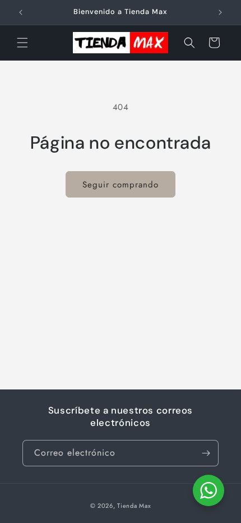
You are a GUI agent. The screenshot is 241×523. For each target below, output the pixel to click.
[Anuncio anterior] (20, 12)
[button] (22, 42)
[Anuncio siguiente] (220, 12)
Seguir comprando (120, 184)
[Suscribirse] (205, 453)
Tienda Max (134, 505)
